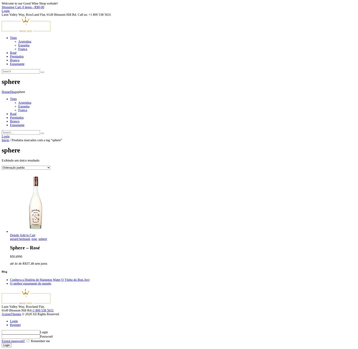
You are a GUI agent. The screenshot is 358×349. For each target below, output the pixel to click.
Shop (13, 92)
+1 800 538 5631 (42, 310)
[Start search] (42, 133)
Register (15, 325)
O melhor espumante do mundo (30, 283)
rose (34, 239)
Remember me (40, 341)
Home (6, 92)
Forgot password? (13, 341)
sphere (43, 239)
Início (5, 140)
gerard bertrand (20, 239)
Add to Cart (27, 235)
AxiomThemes (11, 314)
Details (14, 235)
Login (14, 321)
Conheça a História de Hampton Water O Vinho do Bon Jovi (50, 279)
